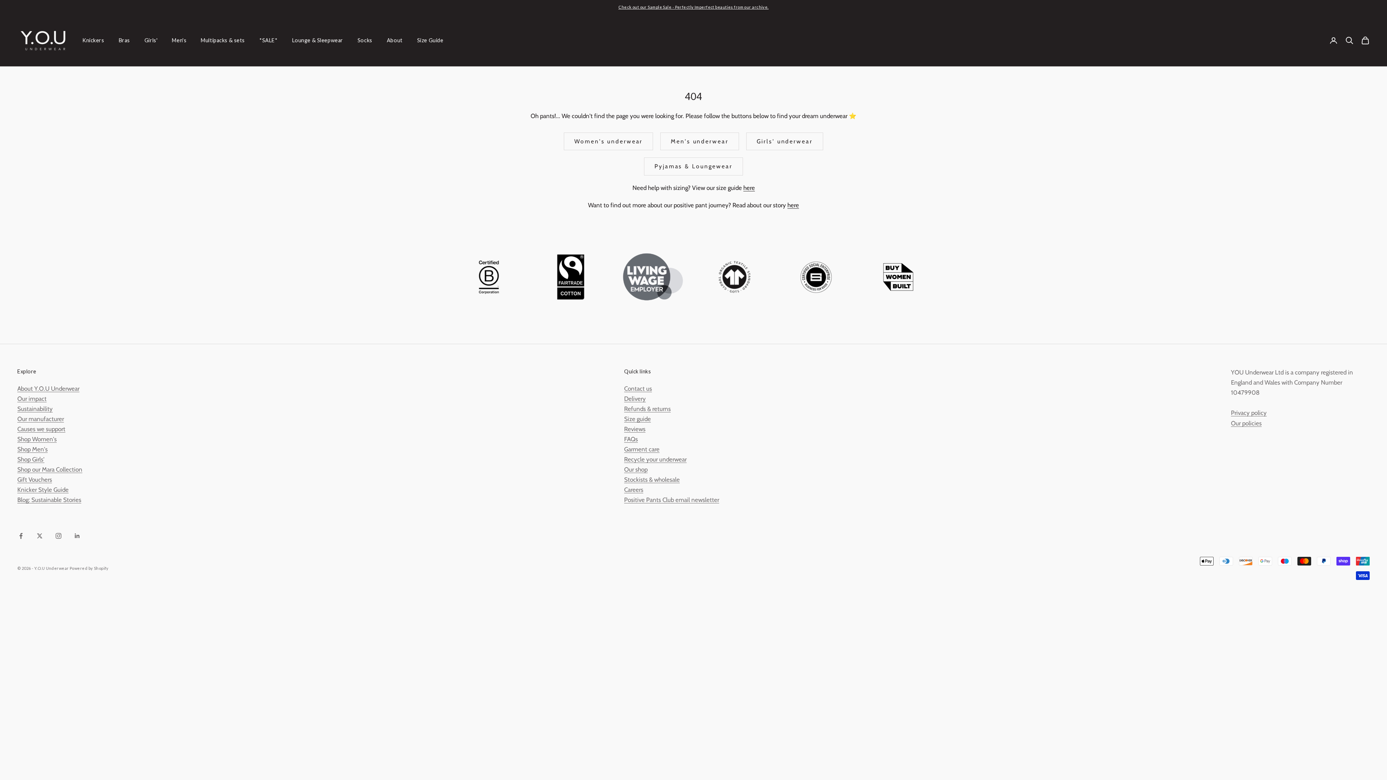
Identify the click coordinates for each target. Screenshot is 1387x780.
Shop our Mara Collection (49, 469)
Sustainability (35, 408)
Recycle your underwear (655, 459)
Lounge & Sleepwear (317, 40)
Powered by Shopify (89, 568)
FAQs (631, 439)
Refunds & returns (647, 408)
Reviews (634, 429)
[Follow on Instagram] (58, 536)
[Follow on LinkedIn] (77, 536)
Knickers (93, 40)
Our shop (636, 469)
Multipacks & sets (223, 40)
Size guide (637, 418)
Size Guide (430, 40)
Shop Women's (37, 439)
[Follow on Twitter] (39, 536)
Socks (365, 40)
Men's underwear (699, 141)
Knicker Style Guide (43, 489)
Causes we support (41, 429)
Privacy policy (1249, 412)
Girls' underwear (785, 141)
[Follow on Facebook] (21, 536)
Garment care (642, 449)
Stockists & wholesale (652, 479)
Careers (633, 489)
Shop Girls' (30, 459)
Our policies (1246, 423)
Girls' (150, 40)
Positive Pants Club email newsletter (671, 499)
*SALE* (268, 40)
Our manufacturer (40, 418)
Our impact (32, 398)
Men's (179, 40)
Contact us (638, 388)
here (749, 187)
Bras (124, 40)
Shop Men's (32, 449)
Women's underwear (608, 141)
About (395, 40)
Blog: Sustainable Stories (49, 499)
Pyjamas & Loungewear (693, 166)
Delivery (635, 398)
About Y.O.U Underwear (48, 388)
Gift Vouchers (34, 479)
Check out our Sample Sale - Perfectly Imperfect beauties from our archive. (693, 7)
